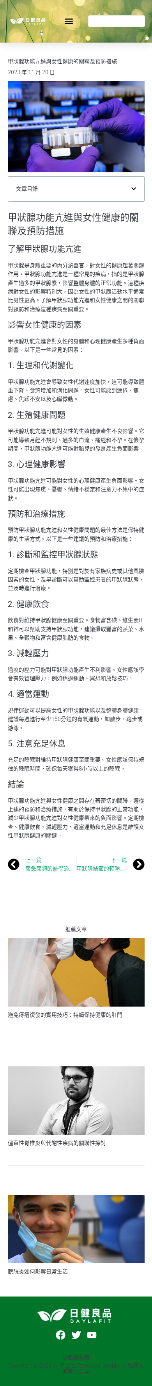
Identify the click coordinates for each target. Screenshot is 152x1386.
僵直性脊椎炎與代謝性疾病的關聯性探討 (57, 1143)
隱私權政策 (76, 1357)
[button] (68, 21)
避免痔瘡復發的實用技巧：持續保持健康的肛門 (65, 1015)
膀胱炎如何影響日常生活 (38, 1271)
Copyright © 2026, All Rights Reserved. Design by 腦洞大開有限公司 (76, 1368)
